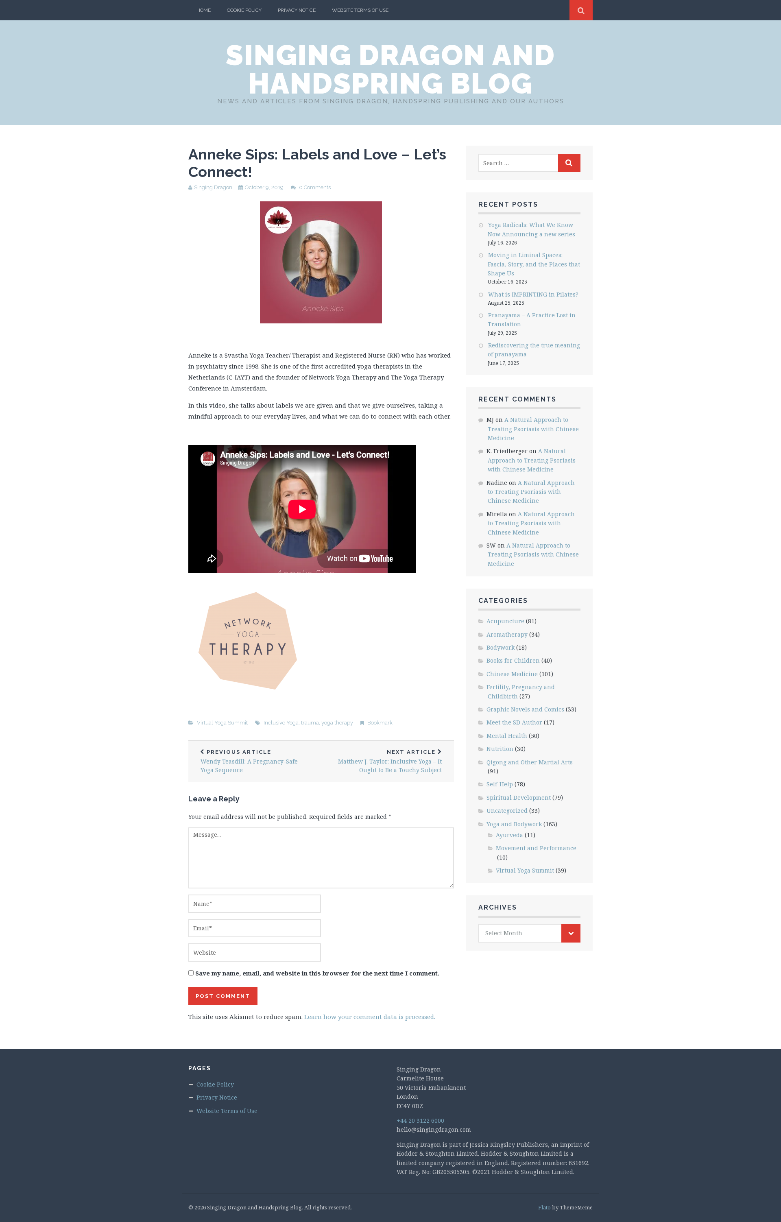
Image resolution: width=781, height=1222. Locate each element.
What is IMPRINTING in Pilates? (533, 294)
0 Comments (315, 187)
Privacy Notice (297, 10)
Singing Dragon (213, 187)
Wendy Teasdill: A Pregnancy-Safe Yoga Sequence (249, 761)
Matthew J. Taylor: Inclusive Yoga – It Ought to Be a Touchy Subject (390, 761)
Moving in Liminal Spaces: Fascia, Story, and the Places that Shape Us (534, 264)
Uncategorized (507, 810)
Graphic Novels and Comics (525, 709)
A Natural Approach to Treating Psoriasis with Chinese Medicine (533, 429)
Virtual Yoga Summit (222, 723)
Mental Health (506, 736)
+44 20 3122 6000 (420, 1120)
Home (203, 10)
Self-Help (499, 784)
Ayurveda (509, 835)
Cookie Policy (244, 10)
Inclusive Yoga (281, 723)
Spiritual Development (518, 797)
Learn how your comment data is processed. (369, 1017)
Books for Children (513, 660)
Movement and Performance (536, 848)
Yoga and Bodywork (514, 824)
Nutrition (499, 749)
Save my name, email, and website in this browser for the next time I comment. (317, 973)
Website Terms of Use (360, 10)
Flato (544, 1207)
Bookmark (380, 723)
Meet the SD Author (514, 722)
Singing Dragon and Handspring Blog (390, 69)
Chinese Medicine (512, 674)
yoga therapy (337, 723)
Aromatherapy (507, 634)
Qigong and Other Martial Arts (529, 762)
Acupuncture (505, 621)
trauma (310, 723)
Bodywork (500, 647)
